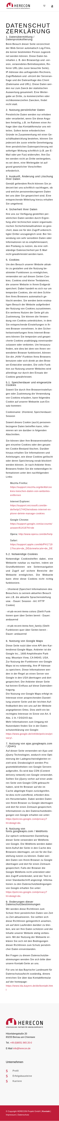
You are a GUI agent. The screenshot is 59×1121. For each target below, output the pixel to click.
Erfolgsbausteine (22, 1076)
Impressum (11, 1115)
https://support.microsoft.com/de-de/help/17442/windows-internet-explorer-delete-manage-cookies (30, 509)
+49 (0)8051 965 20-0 (21, 1042)
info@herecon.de (22, 1048)
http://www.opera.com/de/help (36, 534)
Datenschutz (23, 1115)
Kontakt (46, 1111)
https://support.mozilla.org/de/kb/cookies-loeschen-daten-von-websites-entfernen (31, 491)
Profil (16, 1071)
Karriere (17, 1081)
